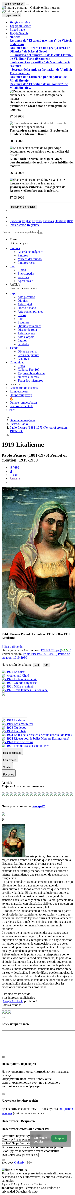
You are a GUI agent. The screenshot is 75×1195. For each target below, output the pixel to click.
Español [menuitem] (37, 221)
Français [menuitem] (48, 221)
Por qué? (38, 806)
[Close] (41, 233)
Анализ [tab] (15, 478)
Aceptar (59, 1138)
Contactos (40, 1184)
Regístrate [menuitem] (33, 225)
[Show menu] (27, 4)
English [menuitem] (26, 221)
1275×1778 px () (56, 650)
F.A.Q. (15, 1184)
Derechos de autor (27, 1191)
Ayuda (6, 1184)
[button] (20, 22)
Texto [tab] (14, 474)
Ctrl (37, 664)
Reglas (19, 1188)
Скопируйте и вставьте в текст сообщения (30, 1151)
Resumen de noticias (23, 206)
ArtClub (23, 286)
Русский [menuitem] (15, 221)
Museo (19, 241)
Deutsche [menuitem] (60, 221)
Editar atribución (12, 646)
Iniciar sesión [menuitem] (18, 225)
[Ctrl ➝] (13, 720)
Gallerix (19, 1162)
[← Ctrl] (25, 690)
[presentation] (41, 482)
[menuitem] (70, 221)
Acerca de (27, 1184)
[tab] (14, 467)
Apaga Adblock (13, 1001)
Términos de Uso (35, 1188)
